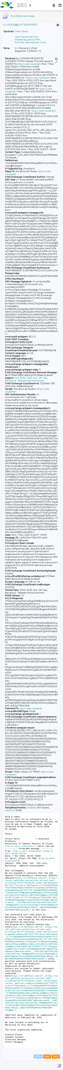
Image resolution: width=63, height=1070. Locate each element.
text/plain (31, 807)
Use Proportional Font (26, 36)
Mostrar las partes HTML (28, 39)
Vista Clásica (21, 31)
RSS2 (56, 1056)
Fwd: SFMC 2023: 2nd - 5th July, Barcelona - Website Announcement (26, 379)
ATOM (38, 1056)
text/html (10, 810)
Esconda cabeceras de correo (30, 42)
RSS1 (47, 1056)
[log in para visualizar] (29, 64)
